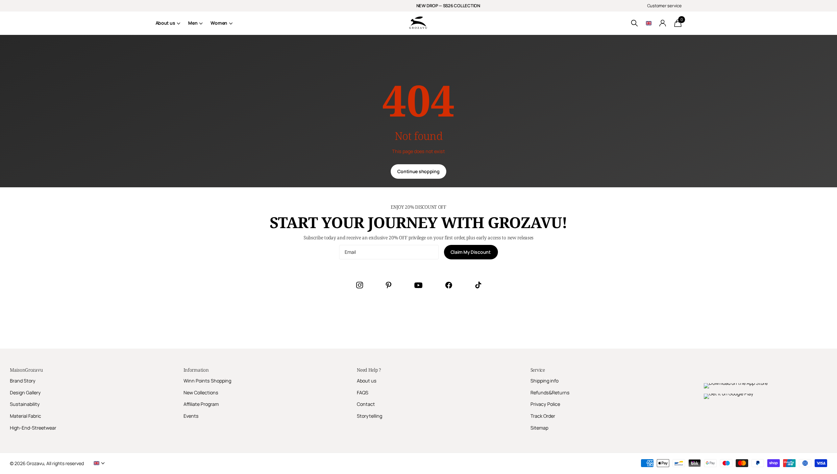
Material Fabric (25, 416)
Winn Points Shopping (207, 381)
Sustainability (25, 404)
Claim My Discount (471, 252)
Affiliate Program (201, 404)
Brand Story (23, 381)
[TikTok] (478, 285)
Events (191, 416)
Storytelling (369, 416)
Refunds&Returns (550, 392)
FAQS (362, 392)
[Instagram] (359, 285)
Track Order (542, 416)
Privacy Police (545, 404)
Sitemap (539, 428)
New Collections (201, 392)
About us (165, 23)
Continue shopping (418, 171)
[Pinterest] (388, 285)
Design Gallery (25, 392)
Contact (366, 404)
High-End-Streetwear (33, 428)
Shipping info (544, 381)
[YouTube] (418, 285)
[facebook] (448, 285)
